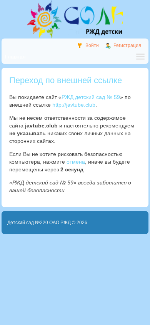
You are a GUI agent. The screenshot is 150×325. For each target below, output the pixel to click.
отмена (76, 162)
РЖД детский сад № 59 (91, 97)
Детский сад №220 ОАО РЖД (39, 222)
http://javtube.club (73, 105)
